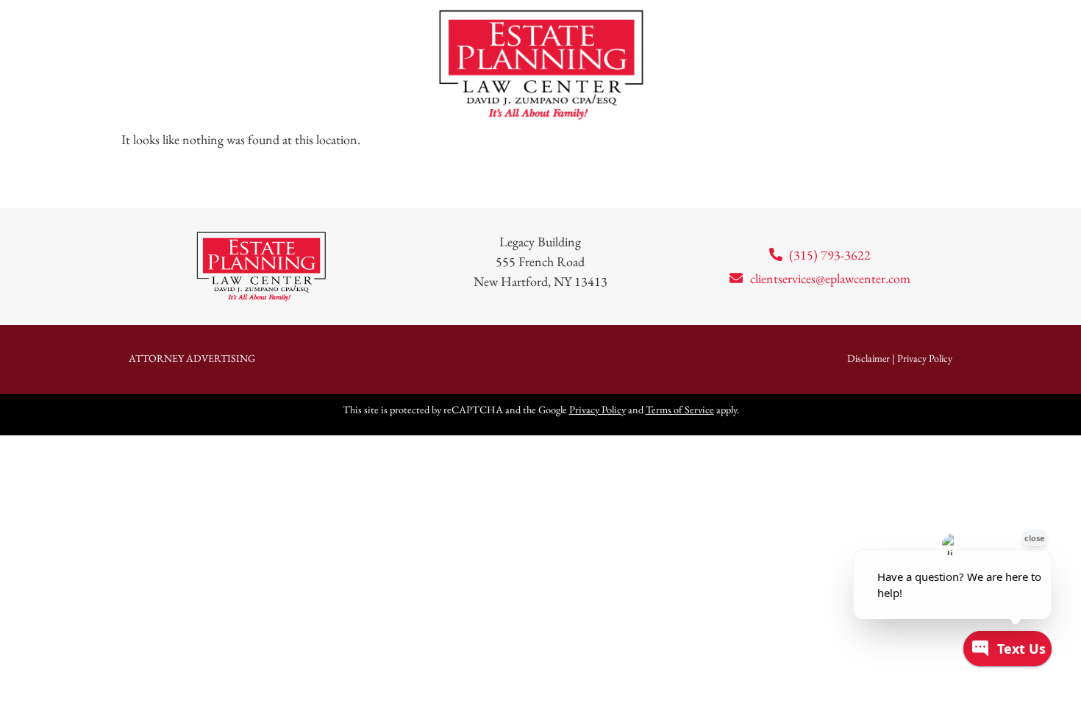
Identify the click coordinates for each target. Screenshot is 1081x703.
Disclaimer (868, 358)
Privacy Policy (924, 358)
